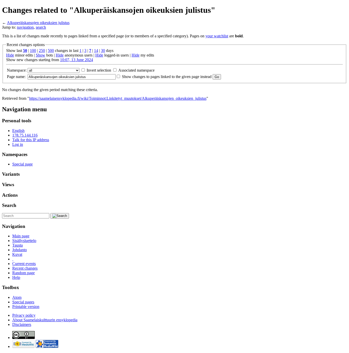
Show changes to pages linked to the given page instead (167, 76)
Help (16, 277)
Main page (20, 236)
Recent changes (25, 268)
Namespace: (17, 70)
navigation (25, 27)
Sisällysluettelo (24, 240)
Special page (22, 164)
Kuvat (17, 254)
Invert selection (99, 70)
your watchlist (216, 36)
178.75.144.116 (25, 135)
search (41, 27)
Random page (23, 273)
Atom (16, 297)
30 (103, 50)
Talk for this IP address (30, 140)
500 (51, 50)
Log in (17, 144)
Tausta (17, 245)
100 (33, 50)
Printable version (25, 306)
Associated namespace (136, 70)
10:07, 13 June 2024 (76, 60)
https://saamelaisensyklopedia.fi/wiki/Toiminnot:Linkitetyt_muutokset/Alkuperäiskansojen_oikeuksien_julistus (117, 98)
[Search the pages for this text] (59, 216)
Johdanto (19, 250)
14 (96, 50)
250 (42, 50)
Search (9, 205)
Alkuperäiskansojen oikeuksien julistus (38, 22)
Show (40, 55)
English (18, 130)
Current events (24, 263)
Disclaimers (21, 324)
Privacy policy (24, 315)
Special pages (23, 302)
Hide (10, 55)
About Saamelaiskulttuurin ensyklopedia (44, 320)
